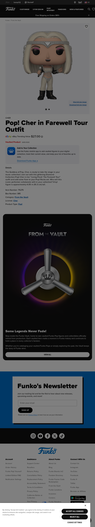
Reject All (75, 517)
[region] (45, 515)
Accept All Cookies (74, 511)
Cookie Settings (74, 522)
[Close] (85, 505)
